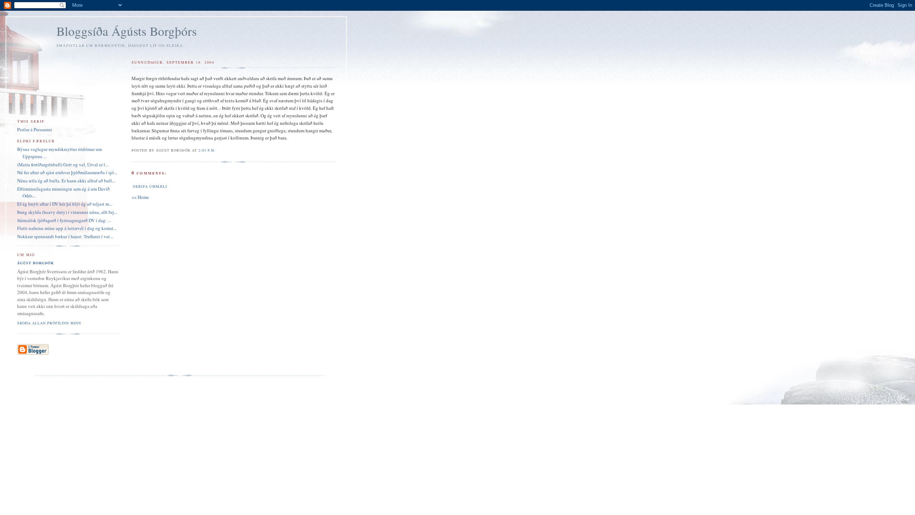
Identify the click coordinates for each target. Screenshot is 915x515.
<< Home (140, 197)
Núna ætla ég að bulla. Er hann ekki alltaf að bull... (66, 180)
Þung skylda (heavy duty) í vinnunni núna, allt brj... (67, 212)
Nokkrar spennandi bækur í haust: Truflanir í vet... (65, 236)
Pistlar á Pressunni (34, 129)
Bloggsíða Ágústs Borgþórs (126, 31)
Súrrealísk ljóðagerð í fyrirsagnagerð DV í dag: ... (64, 220)
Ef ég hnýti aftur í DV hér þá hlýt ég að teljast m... (64, 204)
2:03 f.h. (207, 150)
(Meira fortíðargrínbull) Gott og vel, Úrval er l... (62, 164)
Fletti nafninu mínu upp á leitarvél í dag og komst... (67, 228)
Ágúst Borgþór (35, 262)
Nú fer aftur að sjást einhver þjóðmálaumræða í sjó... (67, 172)
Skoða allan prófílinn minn (49, 322)
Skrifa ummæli (150, 186)
